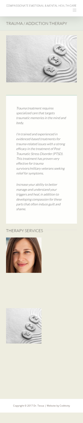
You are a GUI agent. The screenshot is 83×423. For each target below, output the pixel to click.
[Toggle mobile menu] (75, 10)
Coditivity (65, 405)
